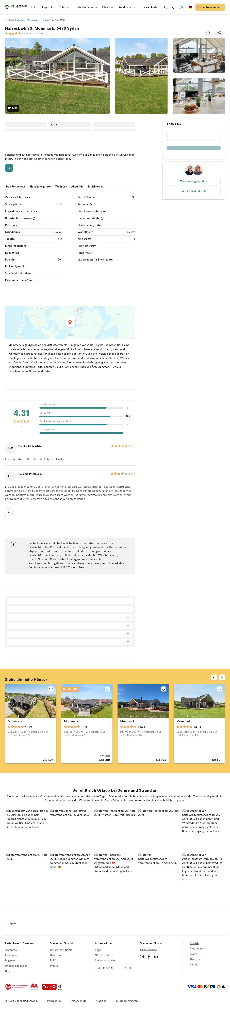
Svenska (195, 959)
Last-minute (149, 7)
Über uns (107, 7)
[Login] (182, 7)
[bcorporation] (61, 989)
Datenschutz (78, 1001)
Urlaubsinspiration (16, 966)
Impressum (54, 1001)
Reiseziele (65, 7)
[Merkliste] (173, 7)
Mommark (32, 20)
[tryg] (50, 989)
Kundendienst (127, 7)
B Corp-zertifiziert (61, 950)
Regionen (10, 960)
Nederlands (197, 948)
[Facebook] (149, 957)
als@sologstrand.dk (195, 181)
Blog (7, 971)
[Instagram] (142, 957)
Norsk (193, 954)
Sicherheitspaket (105, 960)
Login (98, 950)
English (194, 943)
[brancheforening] (16, 989)
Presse (54, 966)
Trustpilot (11, 923)
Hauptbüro (56, 955)
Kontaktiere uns (148, 949)
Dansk (194, 965)
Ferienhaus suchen (210, 7)
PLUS (33, 7)
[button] (27, 830)
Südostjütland (16, 20)
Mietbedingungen (127, 1001)
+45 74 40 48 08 (195, 191)
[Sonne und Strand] (16, 7)
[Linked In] (156, 957)
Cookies (101, 1001)
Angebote (48, 7)
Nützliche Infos (104, 955)
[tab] (18, 716)
